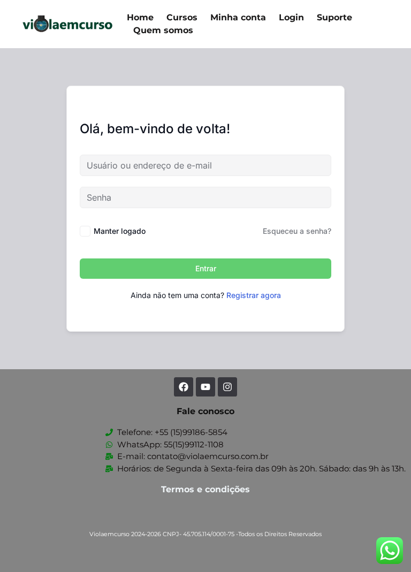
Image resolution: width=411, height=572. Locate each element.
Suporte (334, 17)
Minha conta (238, 17)
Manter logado (120, 230)
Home (140, 17)
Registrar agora (253, 295)
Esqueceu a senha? (297, 230)
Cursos (181, 17)
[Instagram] (227, 386)
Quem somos (163, 30)
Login (291, 17)
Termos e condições (205, 489)
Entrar (205, 268)
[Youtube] (205, 386)
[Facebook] (183, 386)
